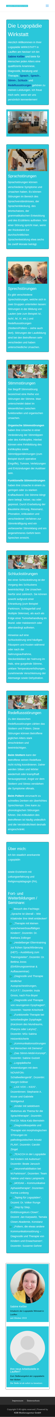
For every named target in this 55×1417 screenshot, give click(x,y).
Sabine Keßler (16, 56)
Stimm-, (12, 80)
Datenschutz (33, 1400)
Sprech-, (35, 75)
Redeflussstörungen (19, 85)
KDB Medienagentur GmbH (27, 1413)
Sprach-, (25, 75)
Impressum (17, 1400)
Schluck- (23, 80)
